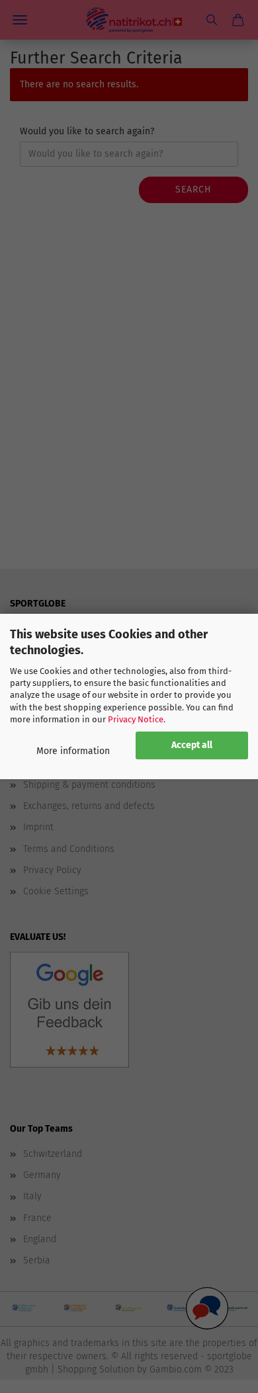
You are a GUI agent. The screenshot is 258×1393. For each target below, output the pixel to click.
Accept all (191, 745)
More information (73, 751)
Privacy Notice (135, 719)
